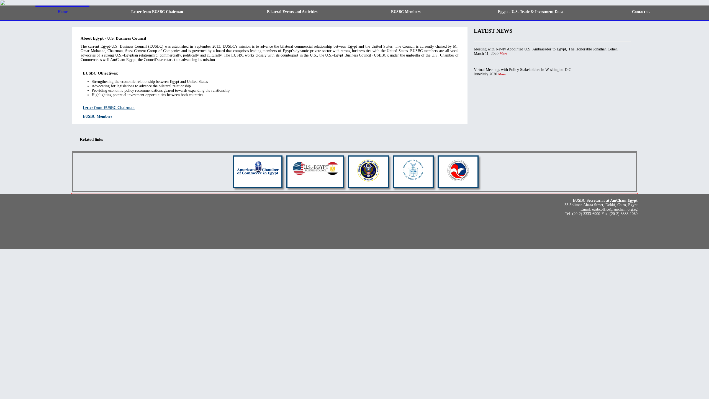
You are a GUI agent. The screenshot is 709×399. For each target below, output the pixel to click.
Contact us (641, 12)
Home (63, 12)
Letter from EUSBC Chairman (157, 12)
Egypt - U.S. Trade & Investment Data (530, 12)
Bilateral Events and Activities (292, 12)
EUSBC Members (405, 12)
